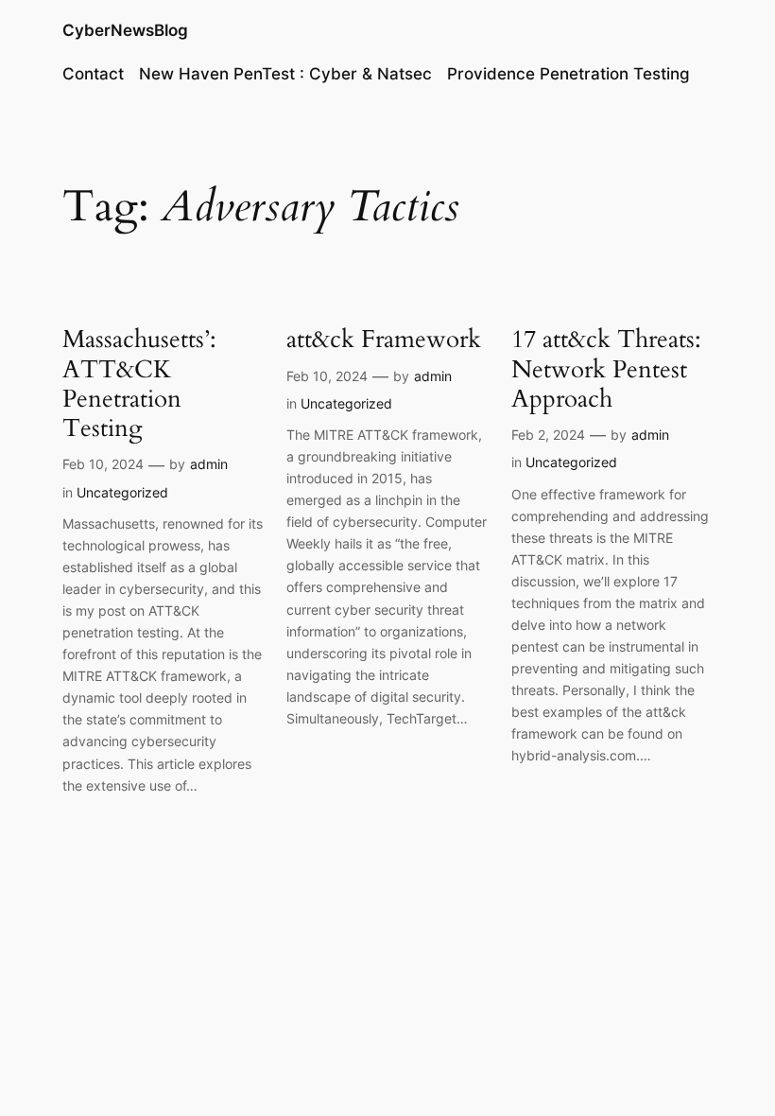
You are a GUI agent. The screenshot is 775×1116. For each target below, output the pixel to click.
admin (209, 464)
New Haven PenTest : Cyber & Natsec (285, 73)
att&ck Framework (383, 339)
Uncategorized (122, 492)
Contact (93, 73)
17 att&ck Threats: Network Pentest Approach (606, 368)
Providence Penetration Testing (568, 73)
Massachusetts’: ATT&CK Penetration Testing (139, 383)
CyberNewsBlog (125, 30)
